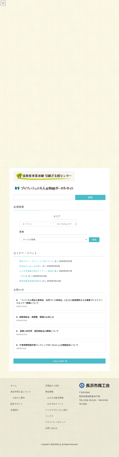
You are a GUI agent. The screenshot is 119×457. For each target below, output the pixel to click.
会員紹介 (14, 410)
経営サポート (16, 404)
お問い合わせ (51, 428)
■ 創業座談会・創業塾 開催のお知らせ (35, 317)
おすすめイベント (55, 404)
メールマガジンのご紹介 (56, 410)
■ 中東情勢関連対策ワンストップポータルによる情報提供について (47, 345)
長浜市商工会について (20, 392)
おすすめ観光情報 (55, 398)
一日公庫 (23, 276)
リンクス (49, 416)
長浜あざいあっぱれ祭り (30, 266)
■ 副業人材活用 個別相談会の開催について (37, 331)
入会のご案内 (18, 398)
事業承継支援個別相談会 (30, 281)
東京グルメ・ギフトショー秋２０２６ (36, 261)
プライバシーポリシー (55, 422)
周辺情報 (49, 392)
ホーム (13, 385)
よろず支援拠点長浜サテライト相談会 (36, 271)
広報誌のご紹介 (52, 385)
